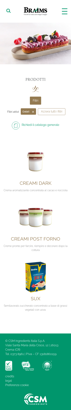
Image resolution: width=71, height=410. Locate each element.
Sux (35, 298)
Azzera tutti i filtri (51, 111)
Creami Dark (36, 183)
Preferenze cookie (17, 385)
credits (9, 376)
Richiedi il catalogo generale (40, 125)
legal (8, 380)
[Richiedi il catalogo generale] (16, 125)
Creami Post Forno (35, 239)
